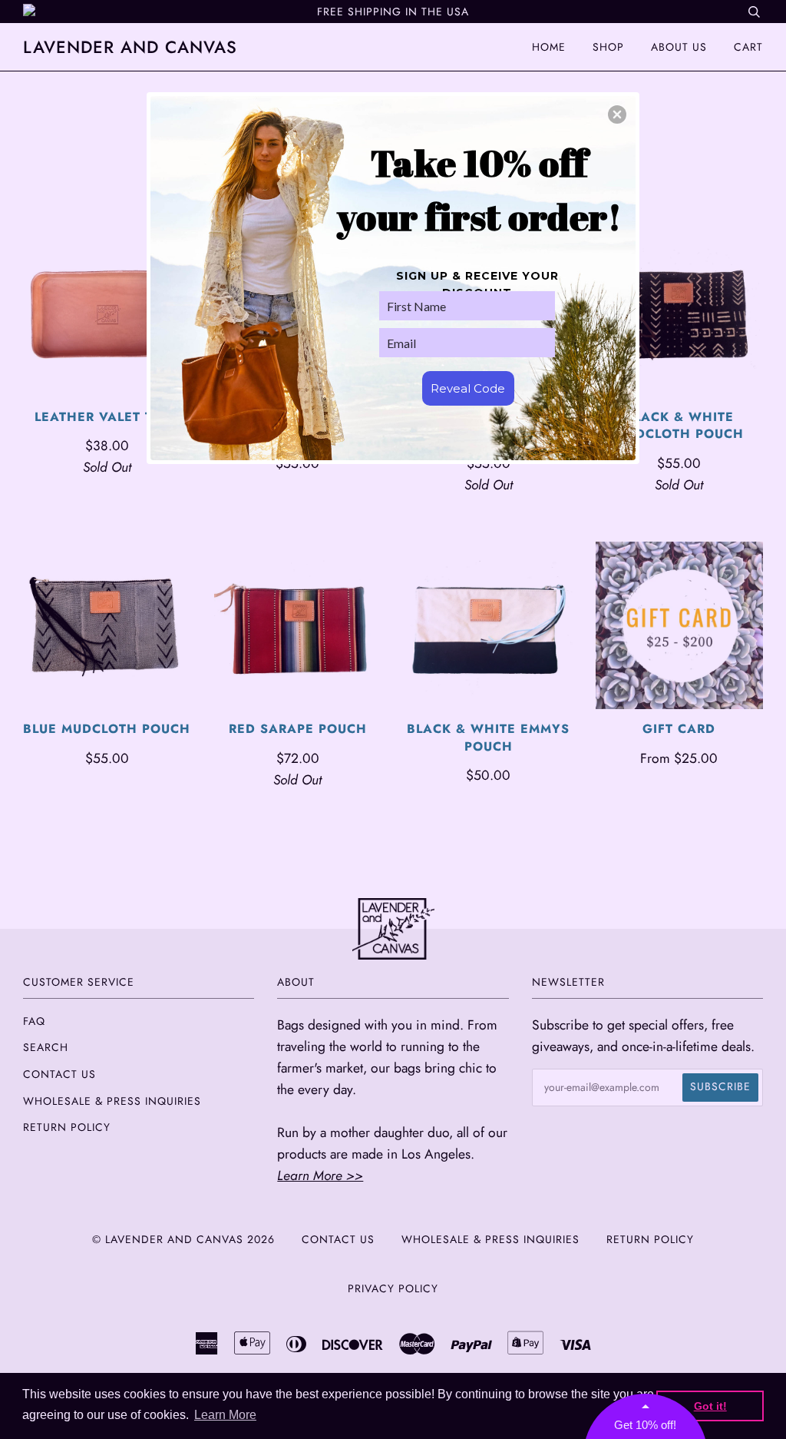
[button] (617, 114)
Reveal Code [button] (468, 388)
